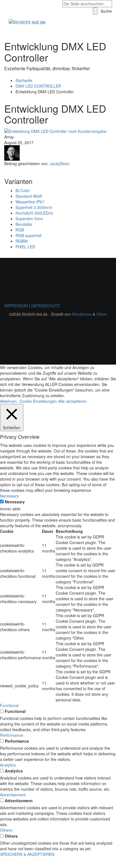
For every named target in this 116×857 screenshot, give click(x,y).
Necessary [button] (9, 496)
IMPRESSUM (16, 305)
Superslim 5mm (29, 218)
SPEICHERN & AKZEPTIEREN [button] (27, 854)
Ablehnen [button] (8, 401)
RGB (19, 230)
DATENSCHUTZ (45, 305)
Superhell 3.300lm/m (33, 207)
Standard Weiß (28, 196)
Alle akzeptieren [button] (72, 401)
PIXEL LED (25, 246)
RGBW (21, 241)
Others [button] (6, 830)
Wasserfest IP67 (29, 201)
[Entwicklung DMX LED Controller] (55, 130)
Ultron (101, 314)
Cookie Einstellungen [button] (38, 401)
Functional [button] (9, 705)
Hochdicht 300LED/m (34, 213)
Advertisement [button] (13, 794)
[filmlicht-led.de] (31, 22)
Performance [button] (11, 735)
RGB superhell (28, 235)
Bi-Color (22, 190)
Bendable (23, 224)
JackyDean (60, 163)
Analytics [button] (8, 765)
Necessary (15, 501)
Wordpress (82, 314)
